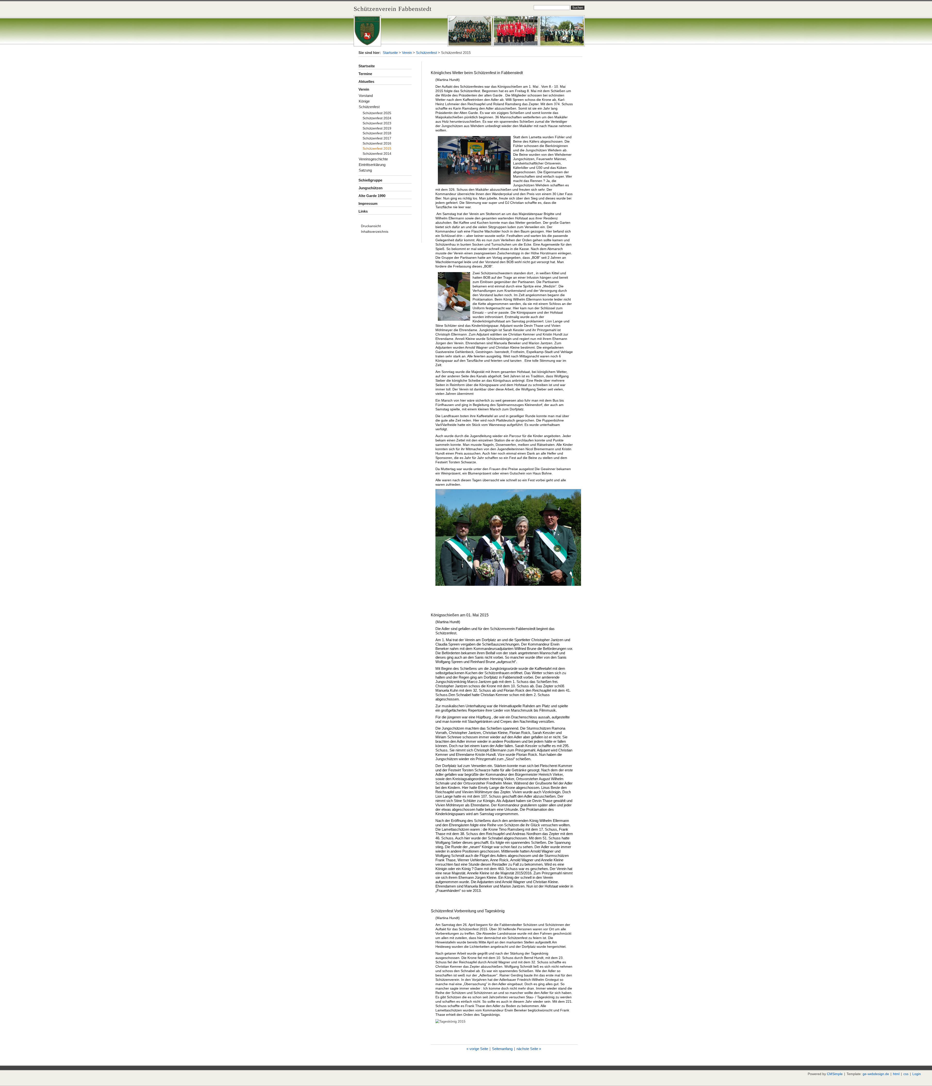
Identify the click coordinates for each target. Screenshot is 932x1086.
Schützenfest (426, 53)
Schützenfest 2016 (377, 143)
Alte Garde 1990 (371, 196)
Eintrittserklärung (372, 165)
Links (363, 211)
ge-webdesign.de (876, 1074)
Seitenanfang (502, 1049)
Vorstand (366, 96)
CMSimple (835, 1074)
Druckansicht (371, 226)
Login (916, 1074)
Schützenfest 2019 (377, 128)
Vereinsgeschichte (373, 159)
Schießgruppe (370, 180)
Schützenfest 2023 (377, 123)
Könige (364, 101)
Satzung (365, 170)
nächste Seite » (528, 1049)
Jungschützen (370, 188)
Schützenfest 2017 (377, 138)
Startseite (390, 53)
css (905, 1074)
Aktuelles (366, 81)
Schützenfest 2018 (377, 133)
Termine (365, 74)
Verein (407, 53)
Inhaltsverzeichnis (374, 231)
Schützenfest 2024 (377, 118)
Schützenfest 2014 (377, 153)
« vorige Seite (477, 1049)
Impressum (367, 203)
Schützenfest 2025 (377, 113)
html (896, 1074)
